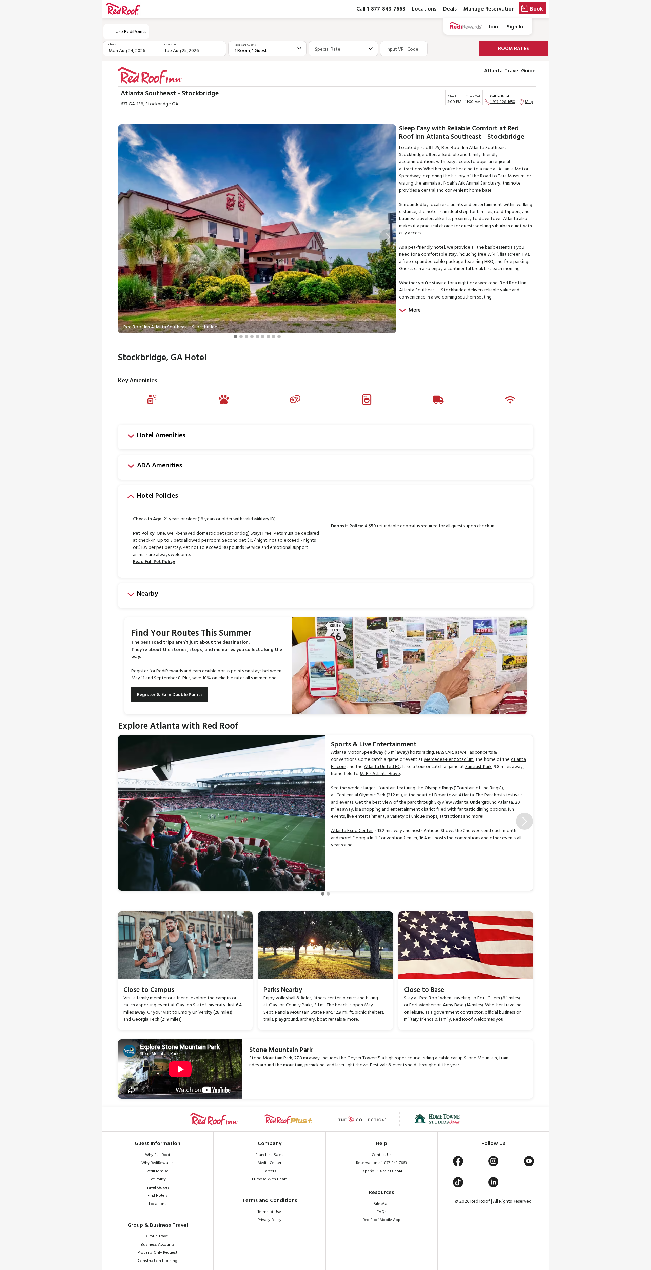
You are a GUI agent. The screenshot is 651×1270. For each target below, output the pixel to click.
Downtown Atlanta (454, 795)
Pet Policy (157, 1179)
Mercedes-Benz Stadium (449, 760)
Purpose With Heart (269, 1179)
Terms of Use (269, 1212)
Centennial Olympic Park (361, 795)
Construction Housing (157, 1260)
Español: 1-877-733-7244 (381, 1171)
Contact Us (382, 1155)
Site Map (382, 1203)
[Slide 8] (273, 336)
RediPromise (157, 1171)
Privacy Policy (269, 1220)
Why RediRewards (157, 1163)
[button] (126, 237)
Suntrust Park (478, 767)
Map (529, 102)
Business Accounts (158, 1244)
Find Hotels (157, 1195)
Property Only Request (157, 1252)
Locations (424, 9)
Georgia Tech (145, 1019)
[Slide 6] (262, 336)
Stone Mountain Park (270, 1058)
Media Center (269, 1163)
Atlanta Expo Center (352, 831)
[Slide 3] (246, 336)
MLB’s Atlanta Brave (380, 774)
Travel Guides (157, 1187)
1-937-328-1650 (502, 102)
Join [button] (493, 27)
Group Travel (157, 1236)
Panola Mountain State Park (303, 1012)
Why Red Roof (157, 1155)
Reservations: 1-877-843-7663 (381, 1163)
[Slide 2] (241, 336)
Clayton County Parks (290, 1005)
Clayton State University (200, 1005)
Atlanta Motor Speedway (357, 752)
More (415, 310)
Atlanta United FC (382, 767)
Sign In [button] (515, 27)
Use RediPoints (131, 31)
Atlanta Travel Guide (510, 70)
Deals (450, 9)
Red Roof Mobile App (381, 1220)
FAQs (382, 1212)
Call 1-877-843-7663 (380, 9)
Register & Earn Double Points (170, 695)
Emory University (195, 1012)
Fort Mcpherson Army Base (436, 1005)
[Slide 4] (252, 336)
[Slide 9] (279, 336)
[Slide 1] (235, 336)
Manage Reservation (489, 9)
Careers (269, 1171)
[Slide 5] (257, 336)
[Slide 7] (268, 336)
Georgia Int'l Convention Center (384, 838)
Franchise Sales (269, 1155)
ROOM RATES (513, 49)
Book (536, 9)
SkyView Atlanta (451, 802)
